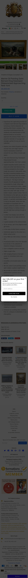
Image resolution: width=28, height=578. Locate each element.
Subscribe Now (14, 293)
